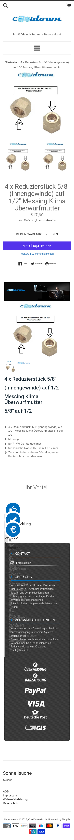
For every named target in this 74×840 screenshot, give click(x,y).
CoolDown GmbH (37, 819)
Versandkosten (46, 220)
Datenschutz (11, 803)
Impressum (10, 795)
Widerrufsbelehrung (15, 799)
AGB (6, 791)
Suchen (7, 779)
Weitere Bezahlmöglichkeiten (37, 253)
